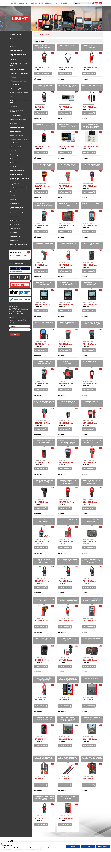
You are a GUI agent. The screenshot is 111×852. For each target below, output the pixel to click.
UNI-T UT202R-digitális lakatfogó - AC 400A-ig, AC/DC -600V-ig (68, 560)
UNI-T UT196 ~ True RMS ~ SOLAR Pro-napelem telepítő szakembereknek (68, 442)
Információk (63, 3)
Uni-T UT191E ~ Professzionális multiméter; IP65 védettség (91, 599)
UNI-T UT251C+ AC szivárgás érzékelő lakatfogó (44, 46)
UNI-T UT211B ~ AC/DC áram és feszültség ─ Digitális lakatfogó (92, 757)
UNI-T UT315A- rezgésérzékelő (44, 322)
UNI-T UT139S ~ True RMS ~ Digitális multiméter (44, 639)
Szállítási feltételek (37, 3)
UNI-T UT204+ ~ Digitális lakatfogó (91, 46)
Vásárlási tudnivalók (23, 3)
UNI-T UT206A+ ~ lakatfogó (68, 243)
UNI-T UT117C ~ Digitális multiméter (91, 244)
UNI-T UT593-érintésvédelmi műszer (68, 204)
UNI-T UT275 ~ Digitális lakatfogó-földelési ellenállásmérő (44, 679)
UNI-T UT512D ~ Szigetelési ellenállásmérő (91, 283)
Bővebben (38, 79)
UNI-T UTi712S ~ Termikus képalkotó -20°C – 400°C (92, 165)
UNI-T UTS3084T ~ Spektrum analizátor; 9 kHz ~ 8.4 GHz (68, 125)
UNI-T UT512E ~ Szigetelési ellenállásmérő (68, 283)
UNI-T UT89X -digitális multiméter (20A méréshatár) (44, 204)
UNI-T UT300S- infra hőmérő (44, 243)
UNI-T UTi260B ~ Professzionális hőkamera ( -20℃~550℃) (92, 441)
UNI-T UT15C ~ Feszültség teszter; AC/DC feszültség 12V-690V (68, 758)
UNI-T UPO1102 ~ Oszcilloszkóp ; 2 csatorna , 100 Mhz (68, 86)
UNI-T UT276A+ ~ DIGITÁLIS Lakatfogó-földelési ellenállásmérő (91, 482)
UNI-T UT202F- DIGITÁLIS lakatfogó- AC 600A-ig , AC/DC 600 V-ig (91, 561)
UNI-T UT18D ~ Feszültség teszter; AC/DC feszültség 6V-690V (68, 679)
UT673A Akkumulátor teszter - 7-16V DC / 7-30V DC (44, 520)
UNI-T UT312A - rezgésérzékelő (91, 85)
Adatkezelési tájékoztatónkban (29, 849)
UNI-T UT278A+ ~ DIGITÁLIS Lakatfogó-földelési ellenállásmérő (67, 482)
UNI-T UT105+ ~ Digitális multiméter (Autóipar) (44, 362)
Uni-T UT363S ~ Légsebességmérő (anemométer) (68, 639)
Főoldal (13, 3)
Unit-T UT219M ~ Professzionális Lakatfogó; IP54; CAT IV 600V (68, 599)
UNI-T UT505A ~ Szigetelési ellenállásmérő (91, 718)
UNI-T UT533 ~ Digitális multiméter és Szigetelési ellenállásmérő (68, 719)
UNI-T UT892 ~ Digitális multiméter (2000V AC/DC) (92, 323)
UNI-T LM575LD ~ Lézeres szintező (68, 362)
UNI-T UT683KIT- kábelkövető (68, 520)
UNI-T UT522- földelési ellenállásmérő (92, 520)
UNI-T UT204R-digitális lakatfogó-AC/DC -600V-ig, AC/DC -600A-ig (44, 561)
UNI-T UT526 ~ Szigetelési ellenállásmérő (92, 639)
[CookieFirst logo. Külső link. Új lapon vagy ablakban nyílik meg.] (1, 844)
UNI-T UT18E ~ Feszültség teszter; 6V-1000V (68, 402)
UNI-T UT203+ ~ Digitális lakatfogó (44, 86)
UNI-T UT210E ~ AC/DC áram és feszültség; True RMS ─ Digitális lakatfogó (44, 798)
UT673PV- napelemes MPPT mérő (92, 204)
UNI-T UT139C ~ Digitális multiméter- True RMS (44, 718)
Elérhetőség (48, 3)
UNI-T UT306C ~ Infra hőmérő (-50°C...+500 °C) (44, 481)
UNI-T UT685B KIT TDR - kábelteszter (92, 402)
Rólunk (56, 3)
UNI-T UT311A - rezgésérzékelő (44, 125)
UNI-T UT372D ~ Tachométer (92, 362)
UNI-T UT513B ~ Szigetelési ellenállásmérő (44, 283)
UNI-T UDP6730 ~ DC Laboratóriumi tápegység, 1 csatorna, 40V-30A (92, 126)
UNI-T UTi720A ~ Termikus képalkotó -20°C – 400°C (68, 165)
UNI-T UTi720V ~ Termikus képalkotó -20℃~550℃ (44, 165)
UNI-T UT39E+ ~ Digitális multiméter (68, 323)
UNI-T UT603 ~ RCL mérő (91, 678)
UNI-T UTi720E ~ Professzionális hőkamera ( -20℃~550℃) (44, 402)
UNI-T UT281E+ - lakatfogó (68, 46)
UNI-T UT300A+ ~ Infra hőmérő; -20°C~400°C (44, 599)
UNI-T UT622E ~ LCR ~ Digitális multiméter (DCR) (44, 441)
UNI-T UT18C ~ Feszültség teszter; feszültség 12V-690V (44, 757)
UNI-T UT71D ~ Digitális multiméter (68, 797)
